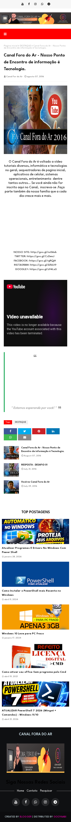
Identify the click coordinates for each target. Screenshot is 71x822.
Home (20, 790)
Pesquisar (46, 790)
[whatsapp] (42, 4)
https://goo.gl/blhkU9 (43, 265)
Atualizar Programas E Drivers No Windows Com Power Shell (34, 550)
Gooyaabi (60, 817)
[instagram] (35, 4)
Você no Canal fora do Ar (35, 482)
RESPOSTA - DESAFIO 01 (34, 465)
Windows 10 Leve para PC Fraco (23, 633)
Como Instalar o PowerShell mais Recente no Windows (31, 592)
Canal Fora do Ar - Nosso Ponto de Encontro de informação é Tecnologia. (42, 450)
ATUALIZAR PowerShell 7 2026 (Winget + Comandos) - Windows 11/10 (29, 712)
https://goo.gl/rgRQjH (42, 260)
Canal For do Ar (14, 77)
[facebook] (29, 4)
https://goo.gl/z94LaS (43, 269)
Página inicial (11, 46)
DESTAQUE (25, 46)
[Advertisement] (35, 226)
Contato (32, 790)
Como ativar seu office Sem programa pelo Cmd (34, 672)
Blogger (26, 817)
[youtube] (22, 4)
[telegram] (49, 4)
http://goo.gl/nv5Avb (44, 252)
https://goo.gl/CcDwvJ (40, 256)
